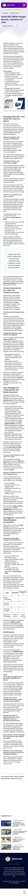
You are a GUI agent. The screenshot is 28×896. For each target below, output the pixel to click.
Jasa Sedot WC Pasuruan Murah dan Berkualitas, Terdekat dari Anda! (19, 824)
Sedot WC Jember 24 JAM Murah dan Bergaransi (19, 840)
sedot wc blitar (13, 206)
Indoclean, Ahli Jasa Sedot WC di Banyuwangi (18, 848)
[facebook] (4, 768)
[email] (15, 768)
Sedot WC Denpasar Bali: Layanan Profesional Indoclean (20, 833)
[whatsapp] (11, 768)
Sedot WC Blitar (14, 13)
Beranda (5, 13)
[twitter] (8, 768)
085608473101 (12, 762)
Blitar (4, 63)
